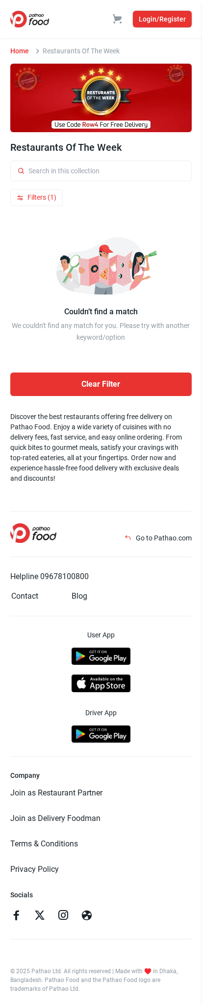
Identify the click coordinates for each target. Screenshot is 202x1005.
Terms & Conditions (44, 843)
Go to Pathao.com (163, 538)
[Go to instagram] (63, 916)
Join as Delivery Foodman (55, 818)
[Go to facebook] (16, 916)
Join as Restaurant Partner (56, 792)
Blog (79, 596)
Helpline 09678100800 (49, 576)
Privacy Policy (34, 869)
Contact (24, 596)
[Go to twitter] (40, 916)
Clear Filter (100, 384)
